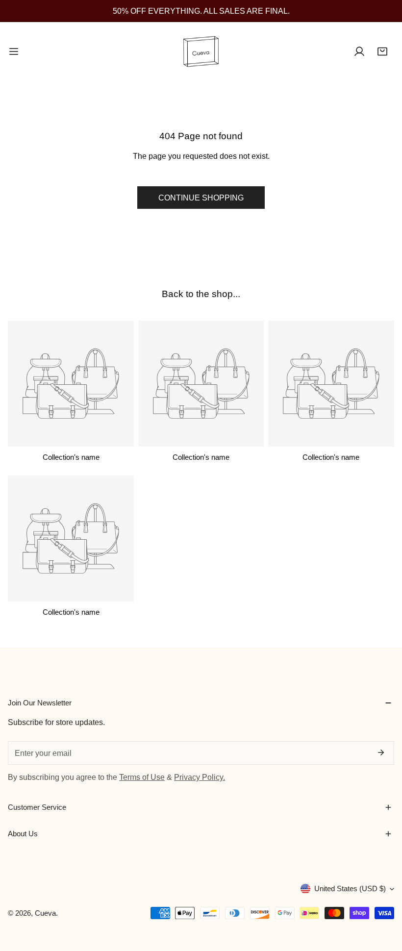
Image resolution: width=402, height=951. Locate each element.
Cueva (45, 913)
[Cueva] (201, 51)
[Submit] (380, 752)
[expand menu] (14, 51)
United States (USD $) (350, 888)
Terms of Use (142, 777)
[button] (382, 51)
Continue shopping (201, 197)
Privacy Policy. (199, 777)
